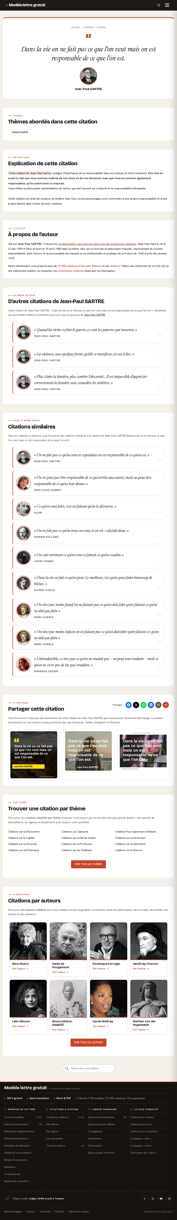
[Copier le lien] (166, 705)
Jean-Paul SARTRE (88, 89)
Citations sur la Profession (77, 844)
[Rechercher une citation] (67, 1068)
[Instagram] (169, 1198)
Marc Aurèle (44, 617)
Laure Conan (44, 561)
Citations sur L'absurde (75, 831)
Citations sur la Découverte (24, 831)
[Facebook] (144, 1198)
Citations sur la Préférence (23, 850)
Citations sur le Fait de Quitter (79, 838)
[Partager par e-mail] (158, 705)
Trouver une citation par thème (47, 808)
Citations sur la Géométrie (130, 844)
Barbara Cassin (46, 671)
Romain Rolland (46, 536)
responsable (19, 132)
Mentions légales (13, 1211)
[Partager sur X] (136, 705)
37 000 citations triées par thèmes (79, 266)
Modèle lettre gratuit (27, 5)
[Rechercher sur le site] (159, 5)
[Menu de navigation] (167, 5)
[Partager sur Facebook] (128, 705)
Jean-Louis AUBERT (48, 490)
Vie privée (45, 1211)
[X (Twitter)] (152, 1198)
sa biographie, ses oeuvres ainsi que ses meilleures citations (97, 244)
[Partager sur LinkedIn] (151, 705)
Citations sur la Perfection (130, 838)
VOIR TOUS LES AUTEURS (88, 1042)
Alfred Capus (44, 590)
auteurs (115, 266)
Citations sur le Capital (21, 838)
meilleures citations (71, 271)
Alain (38, 512)
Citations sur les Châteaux (77, 850)
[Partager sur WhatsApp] (143, 705)
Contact (30, 1211)
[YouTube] (161, 1198)
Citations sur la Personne (22, 844)
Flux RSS (59, 1211)
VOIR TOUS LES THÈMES (88, 864)
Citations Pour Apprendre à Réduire (135, 831)
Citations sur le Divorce (128, 850)
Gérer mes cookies (79, 1211)
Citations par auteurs (34, 900)
